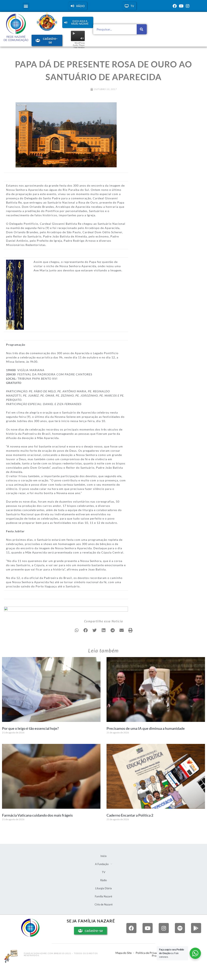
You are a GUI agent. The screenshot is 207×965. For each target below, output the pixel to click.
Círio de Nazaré (104, 904)
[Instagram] (187, 6)
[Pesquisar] (142, 29)
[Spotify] (180, 928)
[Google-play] (196, 928)
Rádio (103, 880)
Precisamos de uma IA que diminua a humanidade (146, 728)
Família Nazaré (103, 896)
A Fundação (102, 864)
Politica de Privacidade (150, 952)
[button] (26, 6)
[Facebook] (174, 6)
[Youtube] (181, 6)
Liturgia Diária (103, 888)
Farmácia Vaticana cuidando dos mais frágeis (37, 815)
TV (103, 872)
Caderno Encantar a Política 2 (130, 815)
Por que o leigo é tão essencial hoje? (30, 728)
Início (103, 856)
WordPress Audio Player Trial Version (79, 45)
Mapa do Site (123, 952)
